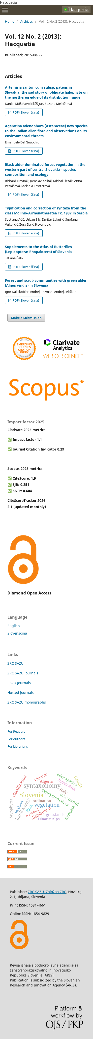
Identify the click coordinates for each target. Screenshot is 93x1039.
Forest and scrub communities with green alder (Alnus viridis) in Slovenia (46, 283)
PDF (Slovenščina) (25, 112)
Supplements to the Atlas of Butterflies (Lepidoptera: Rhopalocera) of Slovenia (38, 249)
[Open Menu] (5, 10)
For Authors (16, 739)
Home (9, 21)
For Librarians (17, 746)
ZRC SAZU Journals (22, 673)
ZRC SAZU (15, 663)
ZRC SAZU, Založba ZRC (47, 891)
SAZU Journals (19, 682)
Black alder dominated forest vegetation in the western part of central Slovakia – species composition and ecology (45, 169)
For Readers (16, 731)
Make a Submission (26, 318)
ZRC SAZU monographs (26, 702)
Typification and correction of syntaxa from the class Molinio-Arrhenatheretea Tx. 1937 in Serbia (46, 210)
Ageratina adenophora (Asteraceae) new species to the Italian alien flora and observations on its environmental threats (46, 131)
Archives (26, 21)
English (13, 625)
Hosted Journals (20, 692)
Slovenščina (17, 633)
